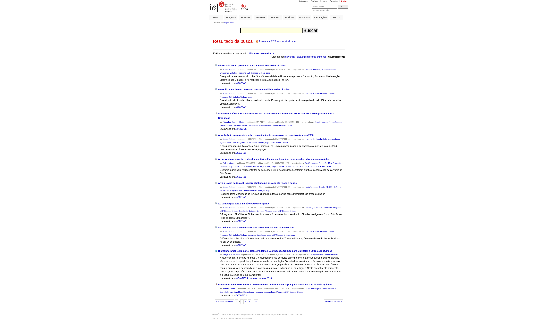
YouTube (314, 1)
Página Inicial (228, 23)
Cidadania (224, 166)
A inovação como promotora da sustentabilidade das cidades (252, 65)
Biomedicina (248, 292)
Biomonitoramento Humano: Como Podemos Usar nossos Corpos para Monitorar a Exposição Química (275, 251)
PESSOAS (245, 17)
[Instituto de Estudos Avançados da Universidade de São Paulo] (244, 6)
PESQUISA (231, 17)
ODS (234, 142)
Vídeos (253, 278)
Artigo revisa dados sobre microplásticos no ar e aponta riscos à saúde (257, 183)
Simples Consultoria (245, 318)
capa (268, 73)
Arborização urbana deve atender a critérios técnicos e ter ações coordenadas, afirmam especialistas (273, 159)
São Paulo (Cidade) (247, 211)
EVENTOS (260, 17)
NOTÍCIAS (289, 17)
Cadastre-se (303, 1)
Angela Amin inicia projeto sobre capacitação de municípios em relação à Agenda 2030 (266, 135)
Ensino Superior (335, 122)
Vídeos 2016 (265, 278)
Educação (323, 163)
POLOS (336, 17)
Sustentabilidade (329, 69)
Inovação (316, 69)
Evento (309, 69)
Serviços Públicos (264, 211)
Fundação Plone (263, 314)
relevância (289, 57)
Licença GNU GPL (295, 314)
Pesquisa (259, 292)
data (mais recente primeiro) (311, 57)
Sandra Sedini (229, 289)
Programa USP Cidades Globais (251, 73)
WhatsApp (334, 1)
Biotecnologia (269, 292)
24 (256, 302)
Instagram (324, 1)
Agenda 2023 (225, 142)
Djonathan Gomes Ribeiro (233, 122)
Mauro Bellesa (229, 69)
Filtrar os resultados (260, 53)
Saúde (322, 187)
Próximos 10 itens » (333, 302)
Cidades (233, 73)
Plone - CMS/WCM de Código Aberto (227, 314)
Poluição (261, 190)
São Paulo (320, 166)
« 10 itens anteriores (224, 302)
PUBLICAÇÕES (320, 17)
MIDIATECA (304, 17)
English (344, 1)
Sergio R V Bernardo (231, 254)
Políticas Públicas (307, 166)
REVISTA (275, 17)
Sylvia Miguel (228, 163)
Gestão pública (311, 163)
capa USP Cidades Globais (276, 142)
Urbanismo (224, 73)
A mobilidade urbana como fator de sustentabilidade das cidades (254, 89)
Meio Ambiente (226, 125)
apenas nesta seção (321, 10)
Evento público (321, 122)
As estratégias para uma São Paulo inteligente (243, 203)
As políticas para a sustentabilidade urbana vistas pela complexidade (256, 227)
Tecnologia (309, 207)
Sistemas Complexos (257, 235)
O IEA (216, 17)
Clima (289, 125)
